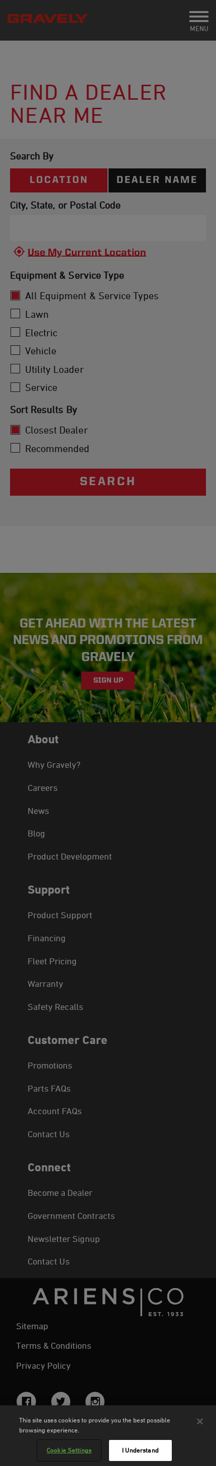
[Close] (200, 1421)
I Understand (140, 1450)
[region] (108, 1435)
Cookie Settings (69, 1450)
